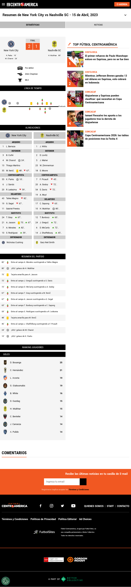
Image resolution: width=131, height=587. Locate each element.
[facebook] (40, 506)
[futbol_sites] (46, 532)
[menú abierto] (3, 4)
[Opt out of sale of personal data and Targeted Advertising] (5, 581)
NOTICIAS (98, 24)
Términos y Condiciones (79, 489)
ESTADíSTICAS (32, 24)
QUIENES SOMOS (94, 506)
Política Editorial (67, 519)
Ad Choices (85, 519)
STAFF (110, 506)
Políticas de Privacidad (43, 519)
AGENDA (123, 4)
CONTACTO (123, 506)
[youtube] (73, 506)
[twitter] (62, 506)
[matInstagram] (51, 506)
